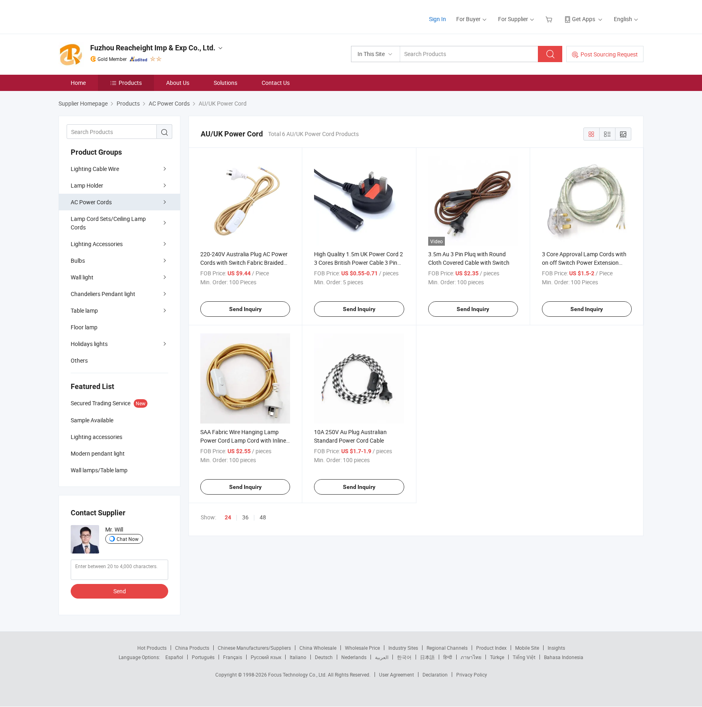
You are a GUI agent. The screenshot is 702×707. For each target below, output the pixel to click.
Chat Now (128, 539)
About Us (177, 82)
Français (232, 657)
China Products (192, 647)
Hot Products (152, 647)
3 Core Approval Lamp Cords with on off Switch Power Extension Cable (584, 262)
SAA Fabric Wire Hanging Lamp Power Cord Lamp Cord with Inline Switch (243, 440)
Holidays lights (89, 344)
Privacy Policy (471, 674)
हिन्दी (447, 657)
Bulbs (78, 260)
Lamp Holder (87, 185)
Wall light (82, 277)
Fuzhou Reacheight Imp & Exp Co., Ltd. (152, 47)
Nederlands (353, 657)
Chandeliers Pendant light (103, 294)
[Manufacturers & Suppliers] (110, 16)
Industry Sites (403, 647)
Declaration (435, 674)
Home (78, 82)
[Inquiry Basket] (550, 19)
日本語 (427, 657)
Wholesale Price (362, 647)
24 (228, 517)
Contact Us (276, 82)
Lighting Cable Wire (95, 169)
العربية (381, 657)
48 (263, 517)
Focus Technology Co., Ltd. (298, 674)
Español (174, 657)
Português (203, 657)
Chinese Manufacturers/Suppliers (254, 647)
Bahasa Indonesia (563, 657)
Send (119, 591)
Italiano (298, 657)
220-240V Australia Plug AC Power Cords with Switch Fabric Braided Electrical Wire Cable (244, 262)
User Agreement (396, 674)
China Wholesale (317, 647)
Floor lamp (84, 327)
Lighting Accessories (97, 244)
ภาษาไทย (471, 657)
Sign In (437, 19)
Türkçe (497, 657)
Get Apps (583, 19)
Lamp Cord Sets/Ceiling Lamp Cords (108, 223)
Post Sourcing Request (609, 54)
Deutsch (324, 657)
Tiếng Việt (524, 657)
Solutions (225, 82)
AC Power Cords (91, 202)
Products (130, 82)
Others (79, 360)
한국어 (404, 657)
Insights (556, 647)
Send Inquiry (245, 309)
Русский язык (266, 657)
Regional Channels (447, 647)
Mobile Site (527, 647)
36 (245, 517)
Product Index (491, 647)
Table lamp (84, 310)
